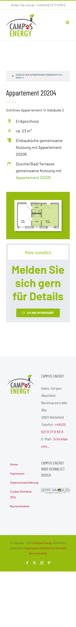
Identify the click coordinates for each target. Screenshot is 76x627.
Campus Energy (42, 543)
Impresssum (32, 548)
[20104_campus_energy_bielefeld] (38, 204)
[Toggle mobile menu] (68, 22)
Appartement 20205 (33, 177)
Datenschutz (47, 548)
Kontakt (61, 548)
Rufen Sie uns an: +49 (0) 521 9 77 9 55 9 (38, 5)
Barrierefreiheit (38, 553)
